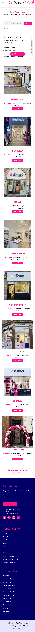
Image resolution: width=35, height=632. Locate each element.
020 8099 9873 (7, 42)
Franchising (7, 598)
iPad (4, 546)
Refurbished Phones (9, 556)
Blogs (5, 605)
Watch (5, 549)
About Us (6, 575)
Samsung (6, 536)
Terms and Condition (10, 592)
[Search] (28, 2)
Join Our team (7, 582)
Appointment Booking (10, 559)
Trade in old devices (9, 562)
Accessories (7, 553)
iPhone (5, 533)
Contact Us (7, 602)
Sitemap (6, 608)
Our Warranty (7, 579)
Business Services (9, 585)
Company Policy (8, 595)
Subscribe (10, 504)
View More (17, 109)
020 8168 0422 (7, 52)
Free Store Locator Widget (31, 46)
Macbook (6, 543)
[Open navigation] (2, 2)
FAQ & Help (6, 611)
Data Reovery (7, 589)
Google (5, 540)
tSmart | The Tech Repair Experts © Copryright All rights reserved (17, 626)
